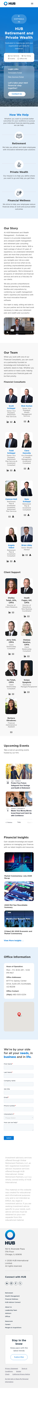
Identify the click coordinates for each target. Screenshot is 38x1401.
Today (19, 822)
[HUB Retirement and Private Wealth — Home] (10, 3)
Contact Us (17, 94)
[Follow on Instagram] (11, 1283)
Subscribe (19, 1357)
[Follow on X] (20, 1283)
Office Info (23, 58)
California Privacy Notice (21, 1374)
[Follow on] (24, 1283)
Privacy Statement (11, 1368)
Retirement (9, 1293)
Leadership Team (11, 1310)
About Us (8, 1307)
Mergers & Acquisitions (13, 1327)
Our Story (27, 56)
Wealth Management (12, 1296)
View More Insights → (14, 941)
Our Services (14, 56)
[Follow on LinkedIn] (7, 1283)
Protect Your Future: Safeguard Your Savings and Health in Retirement (20, 785)
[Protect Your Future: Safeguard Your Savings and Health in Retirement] (19, 771)
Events (12, 58)
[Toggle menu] (32, 3)
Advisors (8, 1313)
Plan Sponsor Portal (16, 77)
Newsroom (9, 1321)
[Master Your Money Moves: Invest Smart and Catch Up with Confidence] (19, 799)
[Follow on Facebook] (16, 1283)
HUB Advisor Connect (13, 1302)
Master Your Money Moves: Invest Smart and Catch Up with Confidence (21, 813)
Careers (7, 1324)
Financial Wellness (11, 1299)
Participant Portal (15, 73)
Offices (7, 1316)
